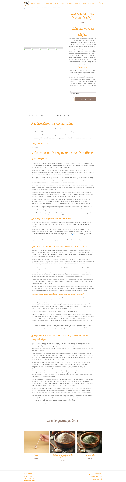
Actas (62, 3)
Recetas (69, 3)
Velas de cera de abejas (33, 7)
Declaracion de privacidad (95, 474)
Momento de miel (36, 3)
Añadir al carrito (85, 99)
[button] (27, 52)
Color (71, 91)
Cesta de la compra (88, 3)
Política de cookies (97, 479)
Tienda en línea (48, 3)
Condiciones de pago (96, 476)
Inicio (25, 7)
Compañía (77, 3)
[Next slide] (62, 28)
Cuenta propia (98, 473)
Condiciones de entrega (96, 478)
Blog (56, 3)
